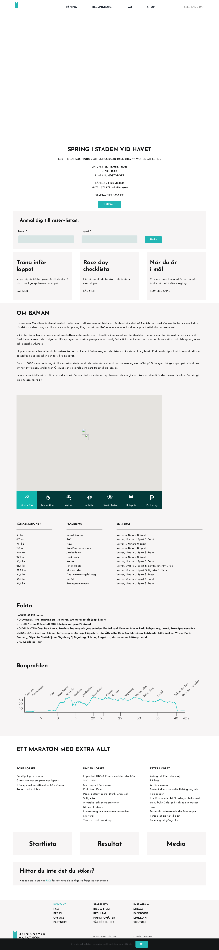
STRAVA (138, 909)
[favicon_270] (16, 3)
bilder (178, 811)
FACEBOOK (140, 913)
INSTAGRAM (141, 904)
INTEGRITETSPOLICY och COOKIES (105, 936)
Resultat (109, 844)
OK (141, 944)
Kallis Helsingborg (183, 789)
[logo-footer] (29, 931)
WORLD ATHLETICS (148, 159)
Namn (22, 231)
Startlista (42, 844)
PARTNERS (60, 922)
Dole (166, 803)
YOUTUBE (139, 922)
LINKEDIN (140, 918)
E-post (86, 231)
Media (176, 844)
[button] (87, 437)
